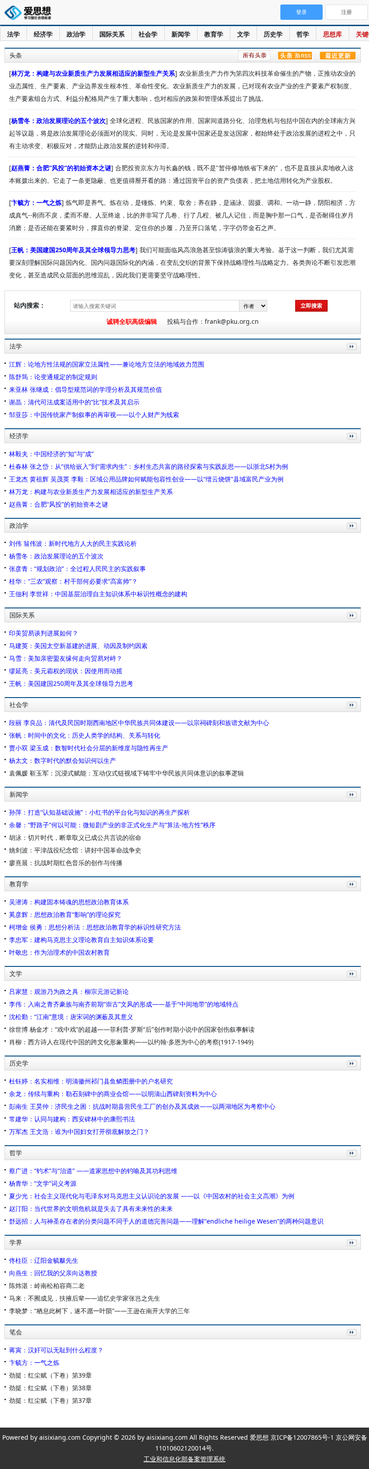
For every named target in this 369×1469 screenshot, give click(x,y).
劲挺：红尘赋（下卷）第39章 (50, 1375)
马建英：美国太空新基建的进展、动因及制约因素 (78, 645)
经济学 (43, 34)
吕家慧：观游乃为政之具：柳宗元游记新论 (69, 991)
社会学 (148, 34)
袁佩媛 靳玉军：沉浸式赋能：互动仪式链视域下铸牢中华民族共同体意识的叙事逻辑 (126, 773)
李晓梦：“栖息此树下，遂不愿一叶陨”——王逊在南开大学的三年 (99, 1310)
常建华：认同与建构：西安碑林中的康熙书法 (72, 1119)
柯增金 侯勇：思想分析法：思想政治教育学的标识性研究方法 (95, 927)
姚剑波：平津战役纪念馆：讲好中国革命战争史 (75, 850)
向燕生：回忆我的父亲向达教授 (53, 1273)
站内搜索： (29, 305)
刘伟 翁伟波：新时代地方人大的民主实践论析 (73, 543)
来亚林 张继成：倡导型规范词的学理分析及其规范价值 (85, 389)
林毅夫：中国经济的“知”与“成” (51, 453)
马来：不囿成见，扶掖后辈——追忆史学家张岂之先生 (84, 1298)
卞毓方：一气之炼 (36, 202)
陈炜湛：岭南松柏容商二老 (47, 1285)
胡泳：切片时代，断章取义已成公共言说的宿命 (75, 837)
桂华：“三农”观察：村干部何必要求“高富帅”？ (73, 581)
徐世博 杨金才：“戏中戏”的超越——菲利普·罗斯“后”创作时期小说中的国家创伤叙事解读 (132, 1029)
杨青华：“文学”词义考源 (42, 1183)
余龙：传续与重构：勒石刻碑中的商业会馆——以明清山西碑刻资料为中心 (113, 1093)
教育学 (213, 34)
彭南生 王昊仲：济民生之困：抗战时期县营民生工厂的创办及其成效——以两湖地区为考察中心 (142, 1106)
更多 (350, 356)
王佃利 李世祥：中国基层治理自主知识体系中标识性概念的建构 (98, 593)
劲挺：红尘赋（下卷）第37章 (50, 1400)
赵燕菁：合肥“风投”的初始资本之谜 (61, 167)
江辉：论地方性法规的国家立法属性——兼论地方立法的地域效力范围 (106, 364)
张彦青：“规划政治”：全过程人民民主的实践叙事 (77, 568)
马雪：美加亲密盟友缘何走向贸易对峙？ (65, 658)
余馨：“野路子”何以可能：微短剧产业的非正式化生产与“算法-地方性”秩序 (112, 825)
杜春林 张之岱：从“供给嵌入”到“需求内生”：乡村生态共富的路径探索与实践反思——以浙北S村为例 (148, 466)
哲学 (303, 34)
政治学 (76, 34)
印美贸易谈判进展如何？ (43, 633)
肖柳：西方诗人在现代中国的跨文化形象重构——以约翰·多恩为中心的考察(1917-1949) (131, 1042)
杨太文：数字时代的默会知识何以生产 (62, 760)
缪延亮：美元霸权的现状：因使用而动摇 (65, 670)
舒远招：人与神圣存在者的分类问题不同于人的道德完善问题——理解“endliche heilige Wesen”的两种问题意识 (166, 1221)
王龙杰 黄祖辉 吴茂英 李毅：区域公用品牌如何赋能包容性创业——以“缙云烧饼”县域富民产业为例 (146, 479)
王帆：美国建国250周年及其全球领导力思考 (73, 249)
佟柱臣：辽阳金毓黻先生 (43, 1260)
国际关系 (112, 34)
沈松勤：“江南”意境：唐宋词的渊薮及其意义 (71, 1016)
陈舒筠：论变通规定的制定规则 (53, 376)
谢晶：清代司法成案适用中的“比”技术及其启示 (74, 402)
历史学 (273, 34)
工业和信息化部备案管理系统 (184, 1459)
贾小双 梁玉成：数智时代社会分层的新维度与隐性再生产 (88, 748)
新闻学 (180, 34)
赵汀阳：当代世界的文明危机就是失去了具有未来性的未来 (91, 1208)
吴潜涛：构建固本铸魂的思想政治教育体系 (69, 902)
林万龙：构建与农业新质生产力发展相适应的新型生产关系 (93, 73)
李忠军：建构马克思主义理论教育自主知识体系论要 (81, 939)
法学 (13, 34)
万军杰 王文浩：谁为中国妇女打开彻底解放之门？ (79, 1131)
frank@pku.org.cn (232, 321)
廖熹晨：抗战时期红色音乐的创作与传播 (65, 862)
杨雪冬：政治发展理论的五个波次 (58, 120)
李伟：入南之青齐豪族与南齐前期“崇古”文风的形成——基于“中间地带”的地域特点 (123, 1004)
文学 (243, 34)
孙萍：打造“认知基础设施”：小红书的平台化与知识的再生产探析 (99, 812)
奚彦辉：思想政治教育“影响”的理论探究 (65, 914)
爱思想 (30, 14)
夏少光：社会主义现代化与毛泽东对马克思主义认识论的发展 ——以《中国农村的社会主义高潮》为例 (151, 1196)
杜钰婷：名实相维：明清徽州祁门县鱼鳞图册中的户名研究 (91, 1081)
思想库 (332, 34)
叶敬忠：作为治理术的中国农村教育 (59, 952)
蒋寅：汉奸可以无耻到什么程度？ (56, 1350)
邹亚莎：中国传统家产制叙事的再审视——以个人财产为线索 (94, 414)
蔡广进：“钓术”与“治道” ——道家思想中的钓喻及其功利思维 (93, 1170)
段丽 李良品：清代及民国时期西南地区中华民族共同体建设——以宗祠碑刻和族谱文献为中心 (139, 722)
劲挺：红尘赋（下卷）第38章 (50, 1387)
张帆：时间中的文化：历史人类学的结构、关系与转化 (84, 735)
